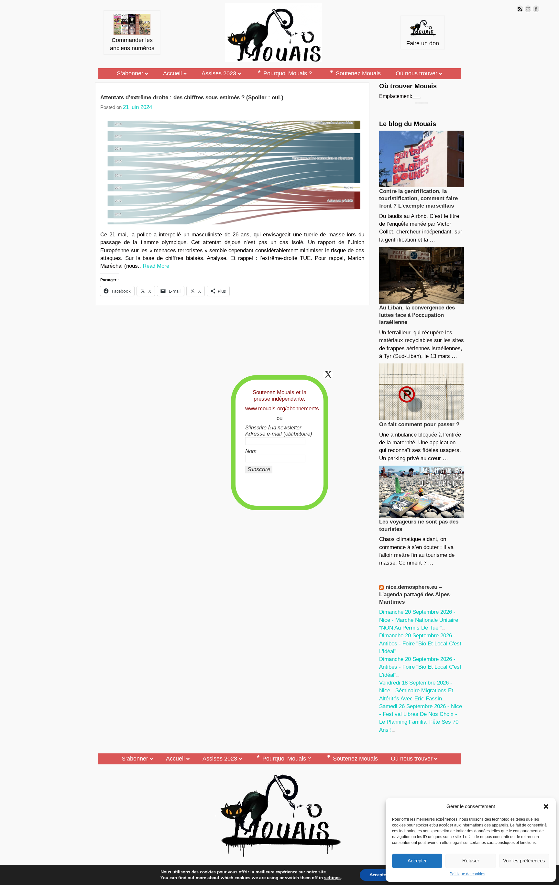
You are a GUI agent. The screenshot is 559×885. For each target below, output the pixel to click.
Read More (156, 266)
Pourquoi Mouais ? (287, 73)
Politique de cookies (467, 874)
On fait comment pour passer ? (419, 424)
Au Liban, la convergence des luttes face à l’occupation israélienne (417, 315)
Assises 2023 (219, 73)
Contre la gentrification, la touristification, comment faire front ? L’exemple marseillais (418, 198)
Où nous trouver (416, 73)
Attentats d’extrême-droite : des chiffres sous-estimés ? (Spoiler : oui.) (191, 97)
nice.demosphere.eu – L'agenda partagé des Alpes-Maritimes (415, 594)
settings (332, 878)
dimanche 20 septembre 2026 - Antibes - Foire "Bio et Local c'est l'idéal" (420, 643)
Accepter (417, 860)
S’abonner (130, 73)
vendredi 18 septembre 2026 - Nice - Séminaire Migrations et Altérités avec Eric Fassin (416, 691)
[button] (546, 806)
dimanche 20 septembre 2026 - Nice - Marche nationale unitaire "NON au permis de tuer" (418, 620)
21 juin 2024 (137, 107)
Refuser (470, 860)
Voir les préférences (524, 860)
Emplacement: (395, 96)
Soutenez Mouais (358, 73)
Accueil (172, 73)
